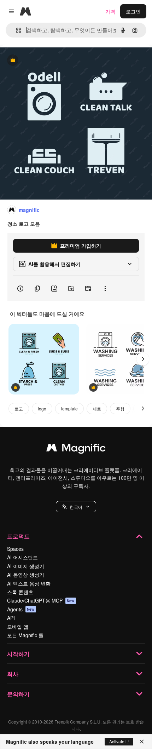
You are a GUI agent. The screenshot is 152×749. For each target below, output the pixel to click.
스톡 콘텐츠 (20, 591)
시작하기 (18, 654)
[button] (76, 506)
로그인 (133, 11)
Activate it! (119, 741)
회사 (12, 674)
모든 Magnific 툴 (25, 635)
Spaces (15, 548)
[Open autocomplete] (15, 30)
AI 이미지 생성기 (25, 566)
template (69, 408)
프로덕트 (18, 536)
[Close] (142, 741)
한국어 (76, 507)
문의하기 (18, 694)
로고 (18, 408)
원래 (40, 60)
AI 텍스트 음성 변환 (29, 583)
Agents (21, 609)
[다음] (142, 359)
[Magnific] (76, 449)
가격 (110, 11)
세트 (97, 408)
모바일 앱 (17, 626)
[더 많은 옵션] (105, 288)
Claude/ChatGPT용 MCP (41, 600)
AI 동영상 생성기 (25, 574)
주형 (120, 408)
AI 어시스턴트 (22, 557)
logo (42, 408)
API (11, 617)
